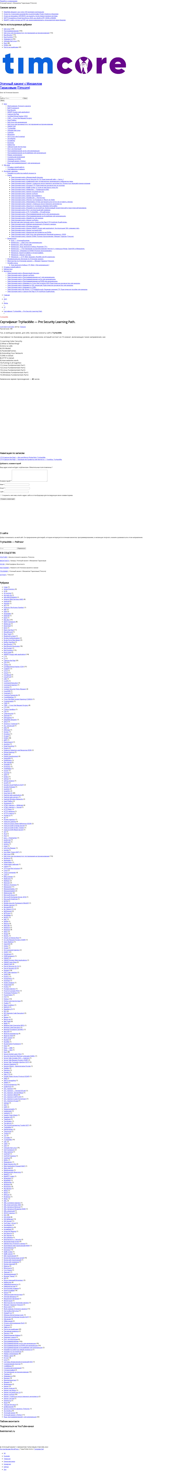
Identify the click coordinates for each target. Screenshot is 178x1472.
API (5, 605)
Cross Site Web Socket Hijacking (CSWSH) (18, 699)
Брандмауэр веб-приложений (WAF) (17, 1246)
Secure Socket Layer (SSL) (13, 1054)
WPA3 (6, 1193)
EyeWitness (8, 760)
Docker (6, 732)
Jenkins (6, 844)
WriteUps (7, 1197)
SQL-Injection (8, 1089)
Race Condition (9, 1005)
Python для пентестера (12, 1001)
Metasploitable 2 (9, 889)
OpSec (6, 946)
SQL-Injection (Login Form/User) (15, 1099)
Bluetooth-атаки (10, 636)
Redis (5, 1023)
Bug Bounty (8, 35)
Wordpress (7, 1188)
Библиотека (8, 269)
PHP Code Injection (10, 972)
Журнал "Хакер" (9, 1276)
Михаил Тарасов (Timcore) (13, 1305)
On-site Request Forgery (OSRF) (15, 940)
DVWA (6, 45)
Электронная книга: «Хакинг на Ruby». (25, 220)
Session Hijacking (10, 1064)
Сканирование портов (12, 1364)
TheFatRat (7, 1127)
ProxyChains (8, 995)
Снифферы (7, 1366)
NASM (6, 921)
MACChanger (8, 877)
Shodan (6, 1072)
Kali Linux (7, 29)
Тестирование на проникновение (16, 1372)
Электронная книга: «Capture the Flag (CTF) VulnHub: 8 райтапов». (31, 291)
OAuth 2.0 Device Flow (11, 938)
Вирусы (6, 1266)
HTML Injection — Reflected (13, 805)
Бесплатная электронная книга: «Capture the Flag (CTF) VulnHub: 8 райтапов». (39, 222)
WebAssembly (8, 1170)
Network (7, 928)
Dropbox (7, 734)
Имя (2, 484)
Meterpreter (8, 893)
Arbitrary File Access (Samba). (14, 607)
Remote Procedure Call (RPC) (14, 1029)
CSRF (5, 703)
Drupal (6, 736)
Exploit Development (11, 756)
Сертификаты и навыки (16, 169)
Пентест (7, 1333)
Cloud (6, 673)
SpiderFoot (7, 1087)
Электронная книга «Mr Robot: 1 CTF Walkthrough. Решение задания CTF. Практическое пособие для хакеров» (47, 289)
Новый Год (8, 1313)
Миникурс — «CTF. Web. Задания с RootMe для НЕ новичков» (33, 257)
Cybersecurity (8, 713)
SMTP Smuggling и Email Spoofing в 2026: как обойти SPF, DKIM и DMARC (30, 18)
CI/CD (6, 671)
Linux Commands (10, 872)
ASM (5, 612)
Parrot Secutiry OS (10, 968)
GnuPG (6, 783)
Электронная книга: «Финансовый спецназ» (27, 177)
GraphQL (7, 791)
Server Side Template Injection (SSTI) (16, 1062)
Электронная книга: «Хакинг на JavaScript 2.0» (27, 192)
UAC (5, 1142)
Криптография (9, 1290)
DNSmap (7, 730)
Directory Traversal (10, 724)
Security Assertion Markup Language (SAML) (19, 1056)
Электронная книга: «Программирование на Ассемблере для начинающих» (38, 216)
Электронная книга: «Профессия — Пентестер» (28, 198)
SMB (5, 1078)
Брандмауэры (9, 1248)
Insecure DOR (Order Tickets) (14, 828)
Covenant (7, 693)
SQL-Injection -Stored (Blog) (13, 1093)
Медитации (8, 1301)
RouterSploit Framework (12, 1044)
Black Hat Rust (9, 630)
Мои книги (8, 1307)
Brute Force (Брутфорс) (12, 640)
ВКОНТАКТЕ (4, 561)
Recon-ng (7, 1019)
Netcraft (7, 925)
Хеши (6, 1403)
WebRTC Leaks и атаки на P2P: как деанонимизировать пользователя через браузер (35, 20)
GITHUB (3, 575)
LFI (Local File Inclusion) (12, 868)
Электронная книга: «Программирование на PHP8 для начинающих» (32, 281)
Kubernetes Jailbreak (11, 864)
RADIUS (6, 1007)
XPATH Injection (9, 1213)
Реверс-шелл (8, 1356)
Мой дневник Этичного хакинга (19, 106)
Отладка (7, 1325)
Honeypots (7, 803)
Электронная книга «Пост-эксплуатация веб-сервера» (31, 210)
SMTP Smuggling (10, 1080)
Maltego (7, 881)
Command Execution (11, 683)
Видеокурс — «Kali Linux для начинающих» (26, 243)
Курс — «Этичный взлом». (20, 240)
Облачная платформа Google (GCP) (16, 1317)
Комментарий (5, 481)
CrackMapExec (9, 697)
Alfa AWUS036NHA (10, 597)
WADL (6, 1160)
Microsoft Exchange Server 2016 (15, 897)
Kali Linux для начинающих (17, 122)
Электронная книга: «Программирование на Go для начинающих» (35, 214)
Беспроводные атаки (11, 1242)
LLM (5, 875)
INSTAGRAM (4, 568)
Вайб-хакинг (8, 1254)
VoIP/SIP (7, 1154)
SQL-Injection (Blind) (11, 1095)
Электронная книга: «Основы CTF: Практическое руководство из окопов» (38, 185)
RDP (5, 1015)
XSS (5, 1215)
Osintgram (7, 954)
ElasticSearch (8, 742)
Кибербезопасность (11, 1284)
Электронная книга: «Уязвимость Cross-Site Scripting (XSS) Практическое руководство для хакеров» (43, 283)
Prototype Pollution (10, 993)
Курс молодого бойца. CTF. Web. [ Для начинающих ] (30, 265)
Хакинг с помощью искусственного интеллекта (21, 1396)
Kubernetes (8, 862)
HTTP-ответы (9, 813)
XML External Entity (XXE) (12, 1205)
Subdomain (8, 1111)
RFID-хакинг (8, 1038)
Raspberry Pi (8, 1009)
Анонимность (9, 1227)
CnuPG (6, 681)
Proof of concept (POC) (12, 991)
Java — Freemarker (10, 838)
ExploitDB (7, 758)
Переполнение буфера (12, 1335)
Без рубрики (8, 1237)
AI (4, 591)
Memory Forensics (10, 885)
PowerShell (7, 985)
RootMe (6, 1042)
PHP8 (6, 974)
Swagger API (8, 1117)
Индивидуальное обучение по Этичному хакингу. (25, 259)
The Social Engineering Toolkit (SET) (16, 1125)
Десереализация (10, 1274)
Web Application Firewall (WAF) (14, 1166)
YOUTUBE (3, 557)
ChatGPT (7, 669)
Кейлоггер (11, 145)
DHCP (6, 722)
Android (6, 601)
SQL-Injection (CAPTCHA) (12, 1097)
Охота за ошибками (11, 47)
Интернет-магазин (11, 171)
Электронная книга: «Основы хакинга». (25, 226)
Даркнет (7, 1272)
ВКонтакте (8, 1268)
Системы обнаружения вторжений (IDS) (18, 1362)
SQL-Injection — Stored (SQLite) (15, 1091)
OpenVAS (7, 944)
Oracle (6, 948)
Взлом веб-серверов (11, 1262)
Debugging (8, 718)
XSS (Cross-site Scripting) (16, 136)
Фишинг (7, 1382)
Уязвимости (8, 39)
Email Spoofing (9, 746)
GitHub (6, 779)
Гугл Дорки (8, 1270)
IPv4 (5, 834)
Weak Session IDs (10, 1164)
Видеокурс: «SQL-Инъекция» (21, 245)
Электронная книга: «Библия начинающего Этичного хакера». (33, 224)
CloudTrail (7, 677)
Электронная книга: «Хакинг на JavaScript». (26, 230)
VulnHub (10, 132)
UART (6, 1144)
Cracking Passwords (11, 695)
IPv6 (5, 836)
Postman (7, 981)
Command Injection (10, 685)
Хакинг (6, 1386)
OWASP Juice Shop (10, 962)
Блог (5, 104)
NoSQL (6, 936)
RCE (5, 1011)
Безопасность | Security (12, 1239)
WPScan (6, 1195)
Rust (5, 43)
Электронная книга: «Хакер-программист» (26, 196)
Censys (6, 665)
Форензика (8, 1384)
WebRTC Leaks (9, 1176)
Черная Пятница (10, 1405)
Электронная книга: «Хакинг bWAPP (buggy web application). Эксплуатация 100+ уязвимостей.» (45, 228)
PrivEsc (6, 987)
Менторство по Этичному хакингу (16, 1303)
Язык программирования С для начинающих (23, 163)
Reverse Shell (8, 1036)
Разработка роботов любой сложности (21, 173)
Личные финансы (10, 1297)
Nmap (6, 934)
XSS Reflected (8, 1219)
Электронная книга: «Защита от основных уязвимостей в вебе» (34, 206)
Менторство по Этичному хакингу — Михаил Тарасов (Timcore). (30, 261)
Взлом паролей (9, 1264)
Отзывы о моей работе (15, 167)
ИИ (5, 1278)
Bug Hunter (8, 648)
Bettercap (7, 624)
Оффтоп (7, 1327)
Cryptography (8, 701)
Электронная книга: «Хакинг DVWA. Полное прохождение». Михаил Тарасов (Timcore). (42, 236)
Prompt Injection (9, 989)
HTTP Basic (8, 809)
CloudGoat (7, 675)
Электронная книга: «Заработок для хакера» (27, 218)
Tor (5, 1135)
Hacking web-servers (11, 797)
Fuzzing (6, 773)
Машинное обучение (11, 1299)
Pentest (6, 970)
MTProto (7, 913)
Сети (5, 1360)
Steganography (9, 1109)
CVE (5, 711)
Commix (6, 687)
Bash (5, 618)
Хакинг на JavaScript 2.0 (12, 1392)
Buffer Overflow (9, 642)
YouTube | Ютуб (10, 1223)
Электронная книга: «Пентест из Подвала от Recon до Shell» (33, 200)
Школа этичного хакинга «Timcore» (17, 1409)
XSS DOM (7, 1217)
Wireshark (11, 134)
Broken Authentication (12, 638)
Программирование (11, 31)
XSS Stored (7, 1221)
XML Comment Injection (12, 1203)
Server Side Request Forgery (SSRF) (16, 1060)
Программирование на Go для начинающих (23, 151)
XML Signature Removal (12, 1207)
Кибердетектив (9, 1286)
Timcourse (7, 1131)
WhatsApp (7, 1178)
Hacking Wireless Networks (13, 799)
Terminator (8, 1121)
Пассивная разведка (11, 1331)
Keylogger (7, 860)
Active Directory (9, 589)
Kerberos (7, 858)
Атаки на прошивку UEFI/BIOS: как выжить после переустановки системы (30, 16)
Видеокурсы (11, 238)
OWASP (6, 958)
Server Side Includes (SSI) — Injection (16, 1058)
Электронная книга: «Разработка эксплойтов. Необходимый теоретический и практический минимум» (48, 208)
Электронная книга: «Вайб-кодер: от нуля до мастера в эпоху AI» (34, 187)
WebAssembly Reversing (12, 1172)
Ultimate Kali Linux (10, 41)
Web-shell (7, 1168)
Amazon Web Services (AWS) (13, 599)
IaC (5, 817)
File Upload (7, 762)
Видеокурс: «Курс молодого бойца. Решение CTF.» (29, 247)
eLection (7, 744)
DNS (5, 728)
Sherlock (7, 1070)
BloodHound (8, 632)
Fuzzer (6, 771)
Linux (6, 870)
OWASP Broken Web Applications (15, 960)
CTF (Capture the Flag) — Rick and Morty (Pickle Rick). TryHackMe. (23, 457)
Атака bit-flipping (10, 1231)
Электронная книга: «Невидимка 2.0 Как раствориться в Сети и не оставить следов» (42, 202)
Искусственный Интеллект (13, 1280)
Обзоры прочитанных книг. (14, 1315)
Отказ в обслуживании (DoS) (14, 1323)
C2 (4, 658)
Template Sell (39, 1449)
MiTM (6, 901)
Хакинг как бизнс (10, 1390)
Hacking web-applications (13, 795)
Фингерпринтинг (10, 1380)
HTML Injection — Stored (12, 807)
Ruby (5, 1046)
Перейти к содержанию (8, 1)
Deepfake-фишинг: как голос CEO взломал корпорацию (24, 12)
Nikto (6, 932)
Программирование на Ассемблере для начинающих (26, 153)
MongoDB (7, 907)
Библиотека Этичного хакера (14, 1244)
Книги (9, 175)
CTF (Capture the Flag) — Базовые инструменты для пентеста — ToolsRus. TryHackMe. (31, 459)
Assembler (7, 614)
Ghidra (6, 777)
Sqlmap (6, 1103)
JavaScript (7, 840)
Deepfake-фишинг (10, 720)
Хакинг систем (9, 1398)
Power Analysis (9, 983)
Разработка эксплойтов (12, 1352)
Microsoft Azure (9, 895)
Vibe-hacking (8, 1152)
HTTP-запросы (9, 811)
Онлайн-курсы (12, 263)
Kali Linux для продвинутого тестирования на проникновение (26, 33)
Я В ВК (2, 564)
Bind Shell (7, 626)
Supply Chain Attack (11, 1115)
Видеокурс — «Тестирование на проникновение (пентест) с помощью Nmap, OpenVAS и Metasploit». (48, 249)
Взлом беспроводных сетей (14, 1258)
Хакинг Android (9, 1388)
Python (6, 999)
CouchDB (7, 691)
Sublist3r (7, 1113)
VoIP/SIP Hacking (10, 1156)
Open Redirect (9, 942)
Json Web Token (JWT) (11, 852)
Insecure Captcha (10, 822)
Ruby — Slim (8, 1050)
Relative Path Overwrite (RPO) (14, 1025)
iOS (5, 832)
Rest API (6, 1032)
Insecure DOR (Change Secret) (14, 826)
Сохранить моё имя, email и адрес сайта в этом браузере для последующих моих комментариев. (37, 495)
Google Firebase (9, 787)
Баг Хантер (8, 1235)
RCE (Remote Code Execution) (14, 1013)
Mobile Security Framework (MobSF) (16, 903)
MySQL (6, 917)
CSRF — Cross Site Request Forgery (19, 118)
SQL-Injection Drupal (11, 1101)
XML (5, 1201)
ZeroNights (11, 139)
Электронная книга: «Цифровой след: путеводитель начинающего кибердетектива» (42, 181)
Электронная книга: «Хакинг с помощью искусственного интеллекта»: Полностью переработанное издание (50, 183)
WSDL (6, 1199)
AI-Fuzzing (7, 593)
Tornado (7, 1138)
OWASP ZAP (11, 126)
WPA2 (6, 1191)
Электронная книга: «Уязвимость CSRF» (21, 287)
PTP (5, 997)
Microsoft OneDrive (10, 899)
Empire (6, 748)
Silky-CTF (7, 1074)
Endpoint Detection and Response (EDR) (18, 750)
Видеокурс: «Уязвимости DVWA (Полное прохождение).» (31, 251)
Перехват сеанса (10, 1337)
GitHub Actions (9, 781)
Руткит (6, 1358)
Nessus (6, 923)
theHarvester (8, 1129)
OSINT (6, 952)
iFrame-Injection (9, 819)
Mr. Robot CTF (9, 909)
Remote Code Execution (12, 1027)
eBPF (5, 740)
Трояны (6, 1374)
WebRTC (7, 1174)
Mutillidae (7, 915)
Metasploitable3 (9, 891)
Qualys (6, 1003)
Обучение (7, 1319)
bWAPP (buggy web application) (18, 112)
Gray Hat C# (8, 793)
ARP (5, 609)
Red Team (7, 1021)
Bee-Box (7, 620)
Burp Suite (7, 652)
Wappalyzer (8, 1162)
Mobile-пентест (9, 905)
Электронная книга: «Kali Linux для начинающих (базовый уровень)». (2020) (38, 234)
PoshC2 (6, 976)
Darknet (6, 716)
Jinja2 (6, 846)
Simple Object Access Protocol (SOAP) (16, 1076)
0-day (6, 587)
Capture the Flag (13, 114)
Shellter (6, 1068)
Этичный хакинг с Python (16, 161)
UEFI (5, 1146)
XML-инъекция (9, 1211)
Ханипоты (7, 1401)
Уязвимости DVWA (14, 159)
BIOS (5, 628)
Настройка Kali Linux (11, 1311)
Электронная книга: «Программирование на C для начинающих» (31, 277)
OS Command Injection (11, 950)
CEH (5, 662)
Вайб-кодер (8, 1252)
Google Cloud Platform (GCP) (14, 785)
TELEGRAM (4, 571)
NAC (5, 919)
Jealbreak (7, 842)
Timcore (23, 327)
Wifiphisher (8, 1182)
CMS (5, 679)
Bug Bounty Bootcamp (12, 646)
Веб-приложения (10, 1256)
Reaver (6, 1017)
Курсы (6, 1292)
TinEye (6, 1133)
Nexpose (7, 930)
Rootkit (6, 1040)
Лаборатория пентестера (16, 147)
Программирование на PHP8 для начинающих (21, 1345)
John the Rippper (10, 848)
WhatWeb (7, 1180)
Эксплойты (8, 1411)
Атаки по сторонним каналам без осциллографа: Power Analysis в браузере (31, 14)
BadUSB (6, 616)
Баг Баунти (8, 1233)
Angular (6, 603)
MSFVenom (8, 911)
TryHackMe (11, 128)
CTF (5, 707)
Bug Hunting (8, 37)
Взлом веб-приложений (12, 1260)
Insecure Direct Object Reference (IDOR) (17, 824)
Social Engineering (10, 1085)
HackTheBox (11, 120)
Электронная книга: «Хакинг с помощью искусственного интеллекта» (36, 204)
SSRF (5, 1107)
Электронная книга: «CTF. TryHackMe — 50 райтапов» (30, 212)
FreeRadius (7, 769)
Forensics (7, 766)
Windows (7, 1184)
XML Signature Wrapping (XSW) (15, 1209)
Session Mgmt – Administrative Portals (17, 1066)
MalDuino (7, 879)
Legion (6, 866)
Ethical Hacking (9, 752)
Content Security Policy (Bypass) (15, 689)
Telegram (7, 1119)
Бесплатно (7, 271)
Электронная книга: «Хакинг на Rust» (24, 194)
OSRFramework (9, 956)
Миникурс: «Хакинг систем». (21, 255)
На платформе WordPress (9, 1449)
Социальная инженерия (16, 157)
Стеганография (9, 1370)
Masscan (7, 883)
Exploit (6, 754)
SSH (5, 1105)
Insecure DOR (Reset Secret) (13, 830)
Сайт (2, 492)
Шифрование (9, 1407)
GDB (5, 775)
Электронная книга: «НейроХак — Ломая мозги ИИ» (30, 189)
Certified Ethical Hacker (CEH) (17, 116)
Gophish (7, 789)
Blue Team (7, 634)
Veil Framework (9, 1150)
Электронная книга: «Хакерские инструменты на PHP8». (31, 232)
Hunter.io (7, 815)
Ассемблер (11, 141)
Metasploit (7, 887)
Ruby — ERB (8, 1048)
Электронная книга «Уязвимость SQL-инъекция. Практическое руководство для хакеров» (40, 285)
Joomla (6, 850)
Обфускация (8, 1321)
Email (2, 488)
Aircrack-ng (8, 595)
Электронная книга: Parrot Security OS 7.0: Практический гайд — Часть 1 (37, 179)
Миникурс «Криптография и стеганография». (27, 253)
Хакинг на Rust (9, 1394)
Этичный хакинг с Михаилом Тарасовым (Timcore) (21, 86)
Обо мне (7, 165)
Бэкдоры (10, 143)
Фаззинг (7, 1378)
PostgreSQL (8, 979)
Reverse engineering (11, 1034)
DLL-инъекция (9, 726)
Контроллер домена (11, 1288)
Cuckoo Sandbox (9, 709)
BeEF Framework (13, 108)
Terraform (7, 1123)
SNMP (6, 1082)
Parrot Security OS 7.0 (11, 966)
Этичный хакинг (9, 1413)
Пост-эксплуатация (14, 149)
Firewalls (7, 764)
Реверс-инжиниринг (14, 155)
